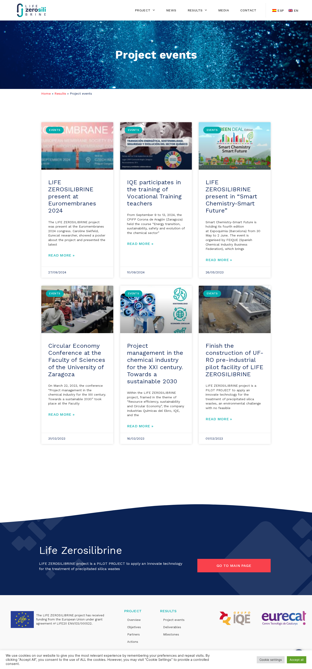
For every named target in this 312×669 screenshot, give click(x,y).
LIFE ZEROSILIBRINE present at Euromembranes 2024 (72, 196)
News (171, 10)
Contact (248, 10)
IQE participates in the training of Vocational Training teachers (154, 193)
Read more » (61, 255)
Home (46, 93)
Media (223, 10)
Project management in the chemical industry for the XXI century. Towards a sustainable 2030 (155, 363)
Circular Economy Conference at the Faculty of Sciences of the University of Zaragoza (76, 360)
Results (195, 10)
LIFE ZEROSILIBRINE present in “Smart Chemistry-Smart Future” (231, 196)
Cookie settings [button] (270, 659)
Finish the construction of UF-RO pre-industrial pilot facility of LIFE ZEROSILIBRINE (234, 360)
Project (143, 10)
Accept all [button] (297, 659)
